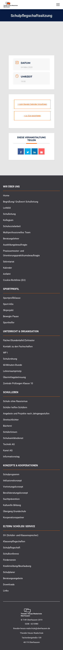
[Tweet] (28, 151)
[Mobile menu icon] (58, 5)
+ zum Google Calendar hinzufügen (32, 104)
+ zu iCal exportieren (32, 116)
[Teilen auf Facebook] (21, 151)
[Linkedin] (34, 151)
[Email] (41, 151)
